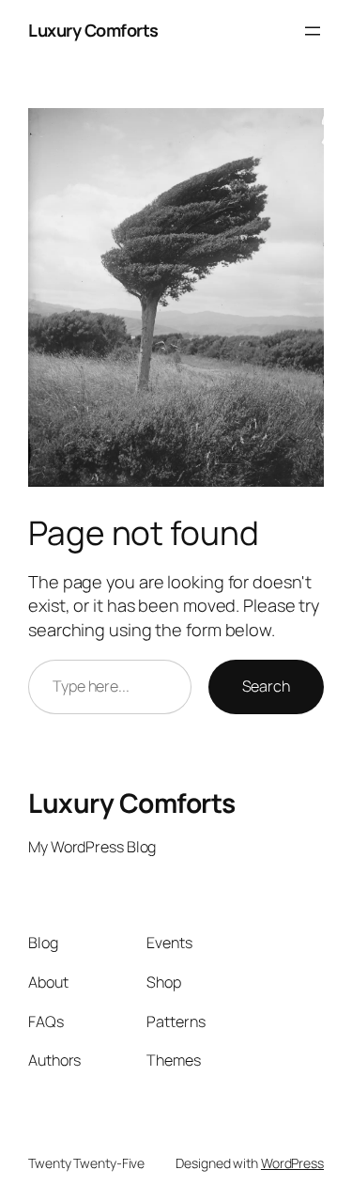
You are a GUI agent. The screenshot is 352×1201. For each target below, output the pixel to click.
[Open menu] (312, 31)
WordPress (292, 1163)
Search (266, 686)
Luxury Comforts (93, 30)
